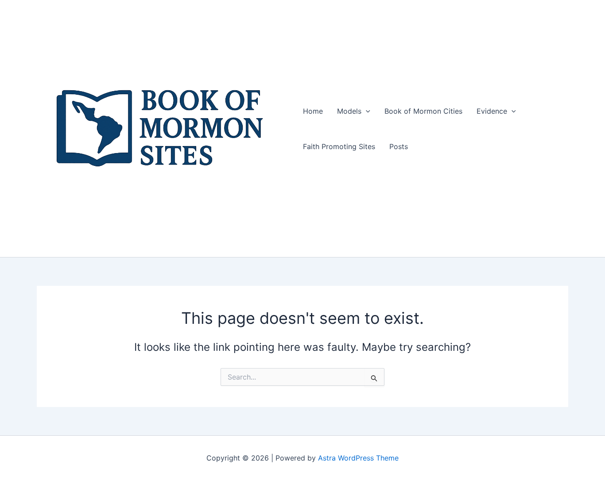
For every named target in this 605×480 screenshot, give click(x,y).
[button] (365, 111)
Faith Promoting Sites (339, 146)
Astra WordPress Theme (358, 457)
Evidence (492, 111)
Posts (398, 146)
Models (349, 111)
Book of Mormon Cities (423, 111)
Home (313, 111)
